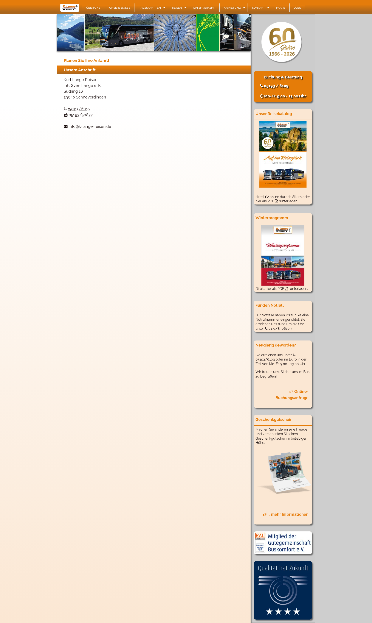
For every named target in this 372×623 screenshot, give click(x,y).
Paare (280, 7)
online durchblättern (285, 197)
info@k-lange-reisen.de (90, 126)
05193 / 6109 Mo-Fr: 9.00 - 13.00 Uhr (284, 90)
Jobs (297, 7)
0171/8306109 (279, 328)
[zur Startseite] (71, 7)
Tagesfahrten (150, 7)
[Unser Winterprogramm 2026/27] (283, 255)
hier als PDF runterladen (286, 289)
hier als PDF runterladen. (277, 201)
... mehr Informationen (287, 514)
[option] (154, 32)
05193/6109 (79, 109)
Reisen (177, 7)
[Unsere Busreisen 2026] (283, 154)
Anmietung (232, 7)
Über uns (93, 7)
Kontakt (258, 7)
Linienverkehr (204, 7)
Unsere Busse (119, 7)
